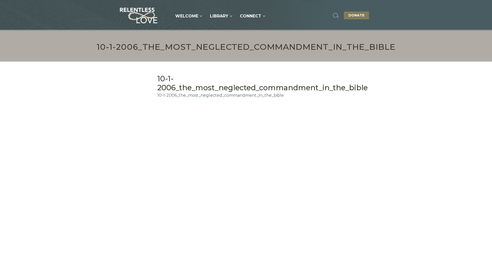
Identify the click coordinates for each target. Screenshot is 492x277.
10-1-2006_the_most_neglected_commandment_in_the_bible (220, 95)
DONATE (356, 15)
